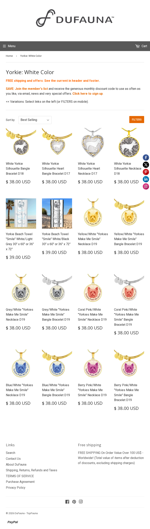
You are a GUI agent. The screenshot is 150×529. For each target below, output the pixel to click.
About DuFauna (16, 464)
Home (9, 55)
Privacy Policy (15, 487)
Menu (11, 46)
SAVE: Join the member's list (27, 89)
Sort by (10, 119)
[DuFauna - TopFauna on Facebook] (67, 502)
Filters (137, 119)
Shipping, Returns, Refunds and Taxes (31, 470)
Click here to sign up (87, 93)
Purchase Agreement (20, 482)
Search (10, 453)
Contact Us (13, 459)
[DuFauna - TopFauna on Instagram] (81, 502)
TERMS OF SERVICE (20, 476)
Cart (144, 46)
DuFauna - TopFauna (26, 513)
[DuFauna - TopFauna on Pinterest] (74, 502)
